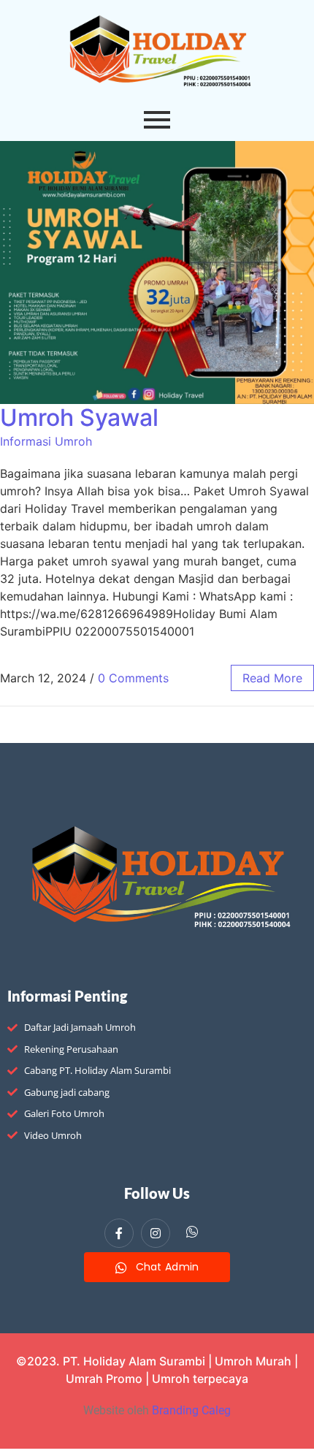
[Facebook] (119, 1233)
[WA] (192, 1234)
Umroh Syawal (79, 417)
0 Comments (133, 678)
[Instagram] (155, 1233)
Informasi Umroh (46, 441)
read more (272, 678)
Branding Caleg (191, 1410)
